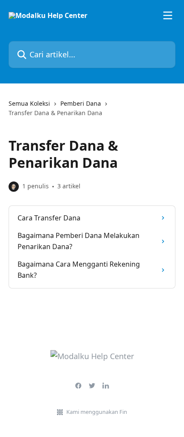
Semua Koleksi (29, 103)
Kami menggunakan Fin (96, 412)
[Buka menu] (167, 15)
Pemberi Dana (80, 103)
